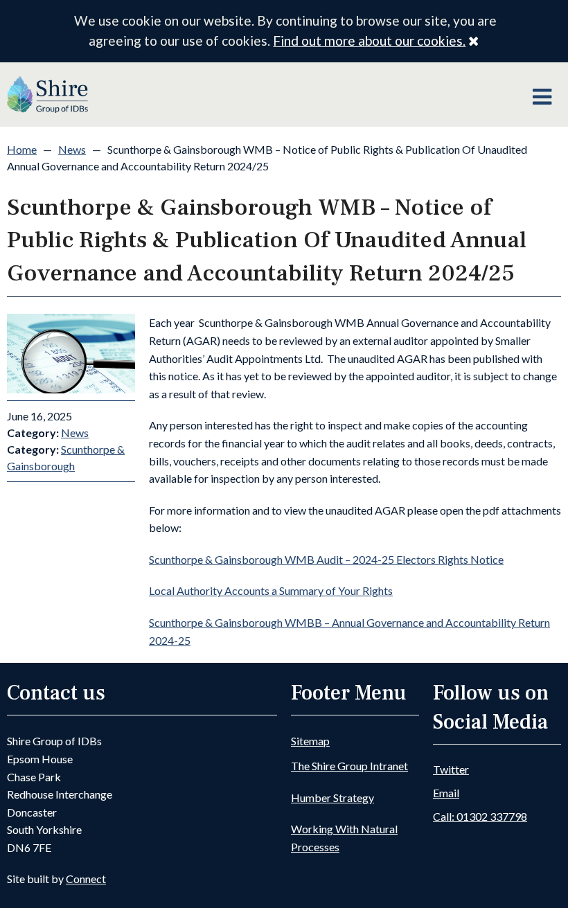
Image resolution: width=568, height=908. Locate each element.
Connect (86, 878)
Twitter (451, 769)
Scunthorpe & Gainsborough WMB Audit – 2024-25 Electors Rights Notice (326, 559)
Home (22, 149)
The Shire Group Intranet (349, 765)
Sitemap (310, 740)
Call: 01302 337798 (480, 816)
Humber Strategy (332, 797)
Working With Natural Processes (344, 837)
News (72, 149)
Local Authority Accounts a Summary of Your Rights (271, 590)
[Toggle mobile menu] (542, 97)
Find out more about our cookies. (369, 40)
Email (446, 792)
